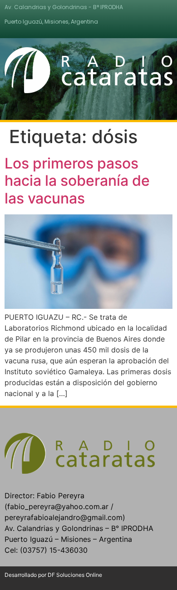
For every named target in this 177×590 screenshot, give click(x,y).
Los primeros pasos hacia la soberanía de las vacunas (77, 180)
